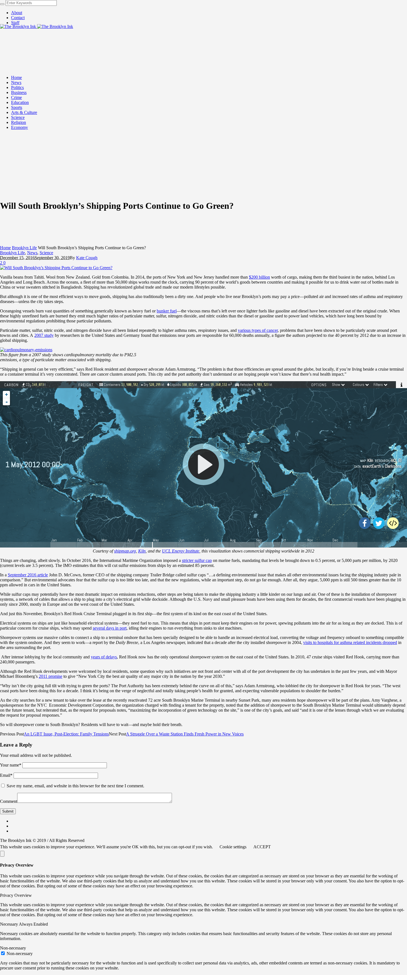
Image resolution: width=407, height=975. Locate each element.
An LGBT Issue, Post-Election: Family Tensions (66, 734)
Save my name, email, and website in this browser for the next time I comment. (75, 785)
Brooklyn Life (24, 247)
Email (6, 775)
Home (5, 247)
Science (46, 252)
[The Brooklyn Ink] (36, 26)
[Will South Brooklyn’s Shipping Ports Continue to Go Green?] (56, 267)
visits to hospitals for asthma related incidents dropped (350, 642)
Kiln (142, 551)
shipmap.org (125, 551)
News (32, 252)
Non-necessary (20, 953)
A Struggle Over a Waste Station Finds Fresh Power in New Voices (185, 734)
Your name (10, 765)
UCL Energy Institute (180, 551)
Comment (8, 801)
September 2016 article (28, 574)
